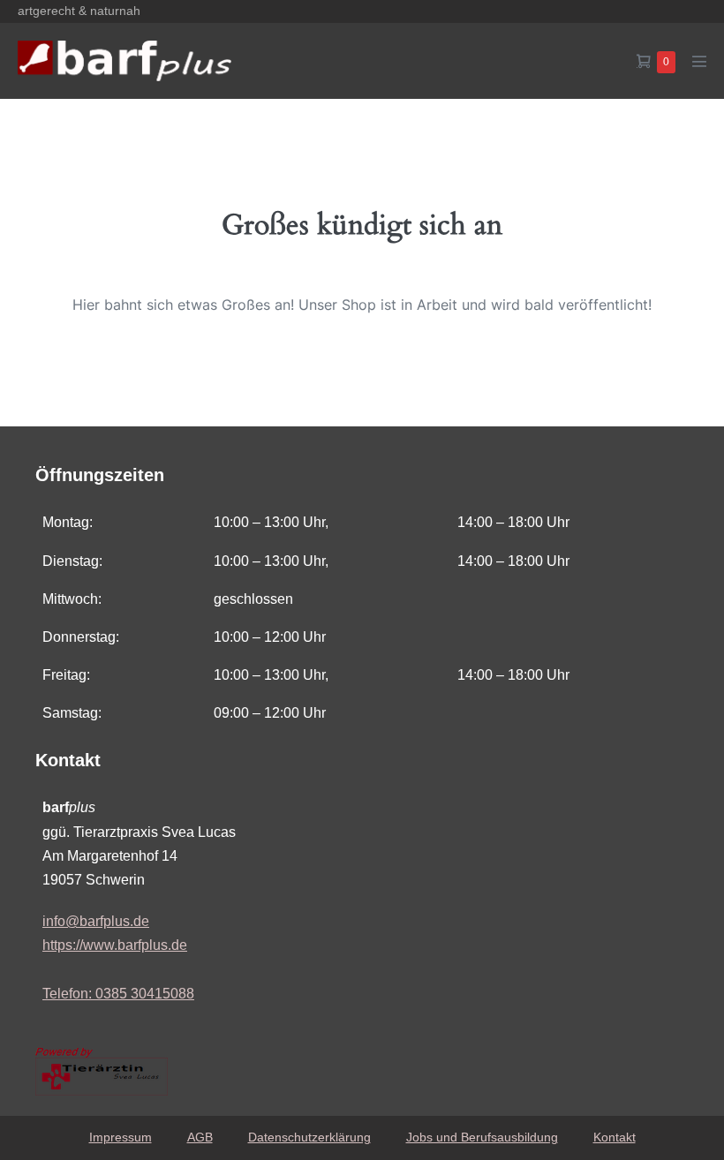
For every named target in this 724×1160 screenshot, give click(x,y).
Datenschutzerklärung (309, 1137)
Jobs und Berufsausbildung (482, 1137)
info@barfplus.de (95, 921)
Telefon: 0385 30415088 (118, 993)
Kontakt (614, 1137)
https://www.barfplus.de (114, 945)
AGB (200, 1137)
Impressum (120, 1137)
